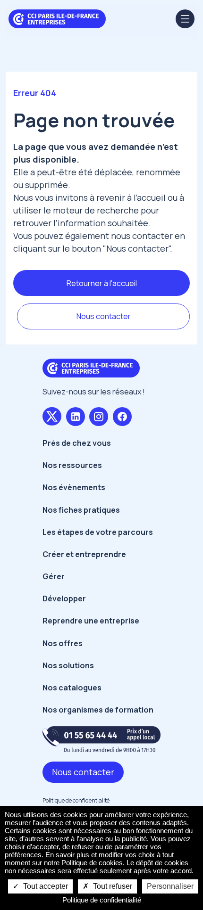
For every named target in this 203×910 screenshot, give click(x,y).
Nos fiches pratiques (81, 510)
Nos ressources (72, 465)
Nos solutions (68, 665)
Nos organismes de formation (97, 710)
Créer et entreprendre (84, 554)
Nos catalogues (72, 687)
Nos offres (62, 643)
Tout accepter (44, 886)
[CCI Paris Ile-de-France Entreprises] (57, 18)
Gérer (53, 576)
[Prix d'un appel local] (101, 739)
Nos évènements (73, 487)
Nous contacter (103, 316)
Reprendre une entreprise (90, 620)
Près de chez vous (76, 443)
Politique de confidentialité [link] (101, 900)
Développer (64, 598)
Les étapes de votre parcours (97, 532)
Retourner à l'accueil (102, 283)
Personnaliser (170, 886)
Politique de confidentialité (76, 800)
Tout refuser (111, 886)
